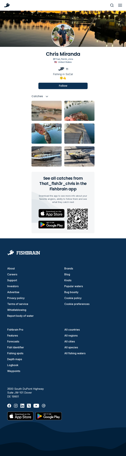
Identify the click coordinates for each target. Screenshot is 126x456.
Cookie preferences (76, 304)
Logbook (12, 365)
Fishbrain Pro (15, 329)
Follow (63, 86)
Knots (67, 280)
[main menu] (120, 5)
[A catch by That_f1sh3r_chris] (47, 111)
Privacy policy (16, 298)
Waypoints (13, 371)
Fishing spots (15, 353)
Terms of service (17, 304)
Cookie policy (73, 298)
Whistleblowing (16, 310)
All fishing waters (74, 353)
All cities (69, 341)
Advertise (13, 292)
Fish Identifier (15, 347)
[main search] (112, 5)
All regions (71, 335)
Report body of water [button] (20, 315)
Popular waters (73, 286)
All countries (72, 329)
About (11, 268)
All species (71, 347)
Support (12, 280)
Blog (67, 274)
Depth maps (14, 359)
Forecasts (13, 341)
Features (12, 335)
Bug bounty (71, 292)
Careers (12, 274)
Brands (68, 268)
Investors (13, 286)
